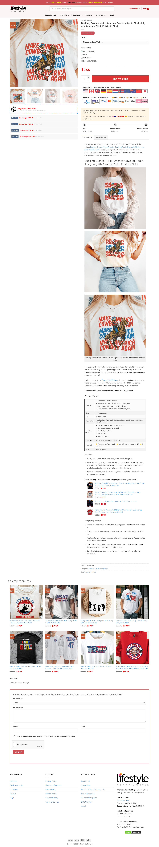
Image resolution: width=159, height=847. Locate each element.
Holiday (88, 15)
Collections (50, 15)
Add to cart (120, 79)
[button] (146, 8)
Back (85, 54)
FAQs (12, 798)
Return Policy (50, 789)
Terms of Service (52, 802)
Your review (18, 708)
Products (64, 15)
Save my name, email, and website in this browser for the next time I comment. (46, 736)
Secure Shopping (88, 794)
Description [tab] (87, 137)
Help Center (133, 9)
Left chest (87, 58)
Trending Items (103, 568)
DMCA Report (86, 802)
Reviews (13, 794)
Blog (112, 15)
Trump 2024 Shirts (90, 572)
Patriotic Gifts (86, 20)
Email (83, 726)
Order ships (115, 131)
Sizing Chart (85, 785)
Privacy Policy (50, 781)
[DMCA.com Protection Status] (133, 832)
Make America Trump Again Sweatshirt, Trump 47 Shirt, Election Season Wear (60, 668)
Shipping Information (53, 785)
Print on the (86, 48)
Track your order (16, 785)
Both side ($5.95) (90, 61)
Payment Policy (51, 798)
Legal (83, 806)
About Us (13, 781)
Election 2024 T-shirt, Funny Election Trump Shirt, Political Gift (132, 622)
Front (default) (89, 51)
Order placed (87, 131)
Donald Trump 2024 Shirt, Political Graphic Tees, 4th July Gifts (96, 668)
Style (83, 37)
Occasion (77, 15)
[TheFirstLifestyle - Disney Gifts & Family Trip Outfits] (20, 8)
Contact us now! (123, 800)
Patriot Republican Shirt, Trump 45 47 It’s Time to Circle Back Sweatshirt (25, 622)
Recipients (100, 15)
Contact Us (85, 781)
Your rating (17, 699)
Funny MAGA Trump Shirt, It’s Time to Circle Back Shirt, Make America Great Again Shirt (132, 668)
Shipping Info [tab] (101, 137)
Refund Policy (50, 794)
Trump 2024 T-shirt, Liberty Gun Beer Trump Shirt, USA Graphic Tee (97, 622)
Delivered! (144, 131)
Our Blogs (14, 789)
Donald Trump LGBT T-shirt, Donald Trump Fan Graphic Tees (26, 668)
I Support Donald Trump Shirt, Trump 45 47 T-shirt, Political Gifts (61, 622)
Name (16, 726)
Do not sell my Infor (89, 798)
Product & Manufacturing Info (92, 789)
